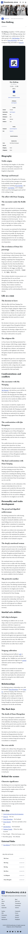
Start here (17, 901)
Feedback (17, 919)
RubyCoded (18, 927)
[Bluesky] (12, 931)
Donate (3, 905)
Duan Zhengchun (12, 40)
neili (20, 654)
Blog (3, 903)
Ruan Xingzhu (19, 186)
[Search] (20, 2)
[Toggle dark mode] (25, 2)
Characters (4, 915)
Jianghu (17, 915)
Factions (4, 917)
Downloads (17, 905)
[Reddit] (20, 931)
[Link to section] (12, 156)
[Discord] (7, 931)
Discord (17, 917)
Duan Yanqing (7, 822)
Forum (16, 913)
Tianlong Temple (7, 829)
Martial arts (4, 919)
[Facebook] (18, 931)
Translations (18, 903)
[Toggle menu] (23, 2)
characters (13, 814)
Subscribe (4, 907)
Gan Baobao (11, 188)
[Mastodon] (10, 931)
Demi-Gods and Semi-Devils (14, 97)
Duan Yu (21, 42)
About (3, 901)
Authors (17, 907)
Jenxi (13, 927)
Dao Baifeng (6, 845)
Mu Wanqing (5, 390)
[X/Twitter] (15, 931)
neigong (24, 660)
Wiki (3, 913)
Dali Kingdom (16, 38)
